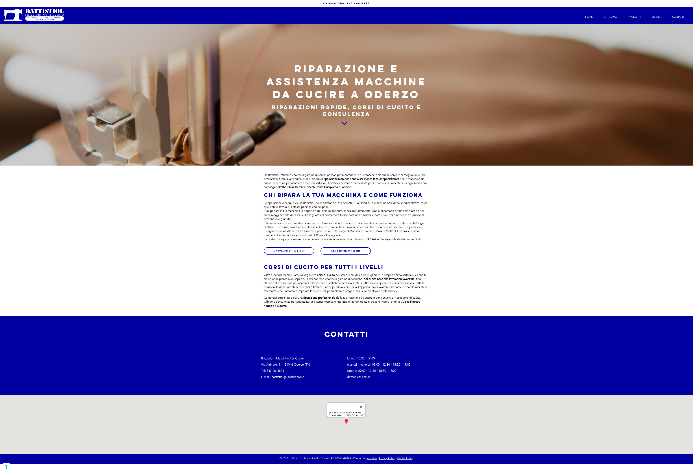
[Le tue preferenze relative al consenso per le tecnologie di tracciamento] (6, 466)
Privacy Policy (387, 458)
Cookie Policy (405, 458)
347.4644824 (275, 371)
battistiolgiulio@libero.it (287, 377)
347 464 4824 (358, 3)
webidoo (372, 458)
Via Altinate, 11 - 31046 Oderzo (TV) (285, 365)
